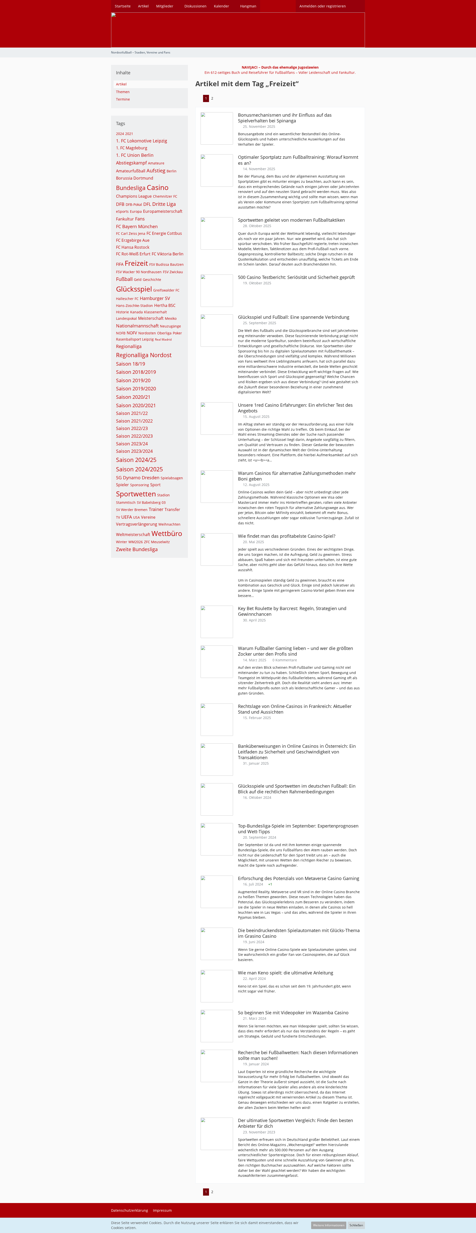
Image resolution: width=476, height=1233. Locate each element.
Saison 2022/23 (132, 428)
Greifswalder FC (166, 290)
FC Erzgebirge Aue (132, 240)
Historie (122, 312)
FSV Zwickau (173, 271)
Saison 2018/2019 (136, 372)
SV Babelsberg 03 (151, 502)
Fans (140, 219)
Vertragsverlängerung (136, 524)
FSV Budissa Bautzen (166, 264)
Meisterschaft (151, 318)
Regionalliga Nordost (144, 355)
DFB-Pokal (134, 204)
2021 (129, 133)
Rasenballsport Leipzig (135, 339)
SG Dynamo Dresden (137, 478)
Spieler (122, 484)
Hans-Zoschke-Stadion (134, 305)
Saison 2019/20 (133, 380)
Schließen (356, 1225)
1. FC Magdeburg (131, 148)
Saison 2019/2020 (136, 388)
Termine (123, 99)
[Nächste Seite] (219, 98)
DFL (147, 204)
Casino (158, 187)
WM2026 (135, 541)
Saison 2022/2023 (134, 436)
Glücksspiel (134, 289)
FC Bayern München (137, 226)
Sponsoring (139, 484)
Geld (138, 279)
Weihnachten (169, 524)
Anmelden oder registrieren (322, 6)
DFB (120, 204)
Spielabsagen (172, 478)
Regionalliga (129, 346)
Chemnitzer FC (165, 196)
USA (136, 517)
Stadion (163, 495)
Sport (155, 484)
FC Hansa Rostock (132, 247)
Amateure (156, 163)
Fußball (124, 279)
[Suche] (357, 6)
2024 (120, 133)
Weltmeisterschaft (133, 534)
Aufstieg (156, 170)
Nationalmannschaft (137, 326)
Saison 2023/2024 (134, 451)
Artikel (121, 84)
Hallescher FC (127, 298)
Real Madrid (163, 339)
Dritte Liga (164, 204)
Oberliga (164, 333)
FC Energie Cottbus (164, 233)
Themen (123, 91)
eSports (122, 211)
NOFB (120, 333)
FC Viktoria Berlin (167, 254)
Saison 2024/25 (136, 460)
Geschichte (152, 279)
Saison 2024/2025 (139, 469)
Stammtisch (126, 502)
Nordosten (147, 333)
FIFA (119, 264)
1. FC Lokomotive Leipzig (141, 141)
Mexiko (171, 318)
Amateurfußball (130, 171)
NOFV (132, 333)
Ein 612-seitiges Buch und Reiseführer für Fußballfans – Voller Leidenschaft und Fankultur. (280, 70)
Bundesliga (131, 188)
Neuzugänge (170, 326)
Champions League (134, 196)
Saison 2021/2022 (134, 421)
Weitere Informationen (328, 1225)
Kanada (136, 312)
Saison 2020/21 (133, 397)
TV (118, 517)
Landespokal (126, 318)
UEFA (126, 517)
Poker (177, 333)
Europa (136, 211)
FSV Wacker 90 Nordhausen (139, 271)
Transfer (172, 509)
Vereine (148, 517)
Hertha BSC (165, 305)
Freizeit (136, 263)
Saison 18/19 (130, 363)
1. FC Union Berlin (134, 155)
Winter (121, 541)
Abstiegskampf (131, 163)
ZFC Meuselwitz (157, 541)
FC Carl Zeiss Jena (130, 233)
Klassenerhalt (155, 312)
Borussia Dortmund (134, 178)
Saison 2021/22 (132, 413)
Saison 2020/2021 (136, 405)
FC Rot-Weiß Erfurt (133, 254)
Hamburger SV (155, 298)
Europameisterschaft (162, 211)
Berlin (172, 171)
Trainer (156, 509)
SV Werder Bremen (132, 509)
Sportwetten (136, 493)
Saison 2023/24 (132, 444)
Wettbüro (166, 533)
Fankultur (125, 219)
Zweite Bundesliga (137, 549)
